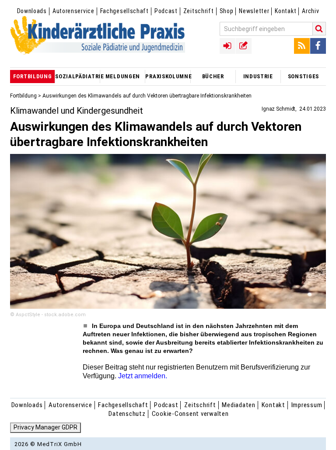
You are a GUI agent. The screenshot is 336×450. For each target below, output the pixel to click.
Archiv (310, 10)
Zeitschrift (198, 10)
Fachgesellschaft (124, 10)
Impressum (306, 405)
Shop (227, 10)
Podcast (166, 10)
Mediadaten (239, 405)
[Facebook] (318, 46)
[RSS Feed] (302, 46)
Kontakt (285, 10)
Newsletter (254, 10)
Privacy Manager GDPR (45, 427)
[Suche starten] (319, 28)
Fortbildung (23, 96)
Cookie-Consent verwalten (190, 414)
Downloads (32, 10)
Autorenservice (73, 10)
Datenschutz (126, 414)
